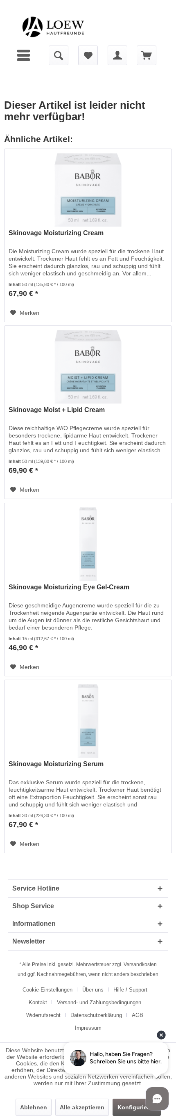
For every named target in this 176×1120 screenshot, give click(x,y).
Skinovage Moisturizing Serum (56, 763)
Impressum (88, 1028)
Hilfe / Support (130, 990)
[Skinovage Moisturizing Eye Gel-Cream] (88, 544)
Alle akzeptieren (82, 1107)
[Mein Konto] (117, 55)
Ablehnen (33, 1107)
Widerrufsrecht (43, 1015)
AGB (137, 1015)
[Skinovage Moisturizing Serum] (88, 721)
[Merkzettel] (88, 55)
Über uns (93, 990)
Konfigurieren (136, 1107)
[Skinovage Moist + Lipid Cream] (88, 367)
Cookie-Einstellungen (47, 990)
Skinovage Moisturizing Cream (56, 232)
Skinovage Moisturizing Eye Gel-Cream (69, 587)
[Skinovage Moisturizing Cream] (88, 190)
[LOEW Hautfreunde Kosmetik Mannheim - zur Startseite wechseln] (53, 27)
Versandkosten (140, 964)
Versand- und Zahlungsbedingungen (99, 1002)
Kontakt (38, 1002)
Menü (24, 55)
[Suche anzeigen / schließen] (58, 55)
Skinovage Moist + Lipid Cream (57, 409)
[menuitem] (24, 55)
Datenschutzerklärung (96, 1015)
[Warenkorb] (146, 55)
